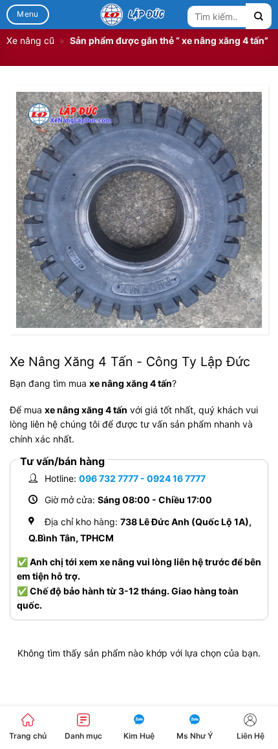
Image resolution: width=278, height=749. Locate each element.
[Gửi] (259, 16)
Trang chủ (28, 736)
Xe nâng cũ (30, 40)
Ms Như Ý (194, 736)
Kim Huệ (139, 736)
